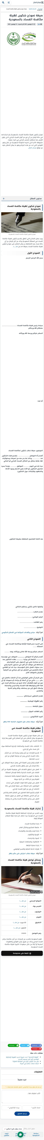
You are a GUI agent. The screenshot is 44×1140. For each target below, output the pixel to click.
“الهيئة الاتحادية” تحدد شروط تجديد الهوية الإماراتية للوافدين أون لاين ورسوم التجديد (22, 1058)
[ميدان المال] (38, 2)
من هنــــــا (23, 900)
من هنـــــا (16, 922)
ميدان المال (32, 147)
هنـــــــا (15, 246)
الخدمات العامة (32, 9)
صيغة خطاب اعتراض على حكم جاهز (22, 853)
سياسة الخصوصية (36, 1134)
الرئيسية (40, 9)
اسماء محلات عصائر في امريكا (29, 1063)
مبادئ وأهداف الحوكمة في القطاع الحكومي (18, 632)
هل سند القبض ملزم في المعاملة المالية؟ (25, 1061)
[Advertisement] (30, 91)
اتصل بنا (24, 1134)
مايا (39, 24)
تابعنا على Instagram (22, 953)
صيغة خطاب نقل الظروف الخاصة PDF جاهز (19, 721)
